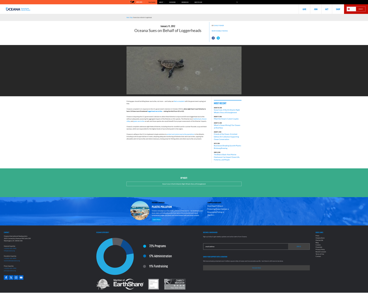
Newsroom (185, 2)
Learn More (156, 219)
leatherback (197, 119)
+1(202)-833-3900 (10, 248)
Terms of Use (320, 254)
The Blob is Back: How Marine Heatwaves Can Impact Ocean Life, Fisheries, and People (227, 157)
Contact (318, 256)
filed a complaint (179, 101)
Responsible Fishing (220, 31)
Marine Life (319, 240)
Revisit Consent (321, 252)
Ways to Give (198, 2)
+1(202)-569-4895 (10, 258)
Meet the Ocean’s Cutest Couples (226, 119)
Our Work (172, 2)
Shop (338, 9)
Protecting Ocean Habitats (217, 209)
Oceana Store (320, 238)
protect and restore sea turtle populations (180, 134)
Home (128, 17)
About (161, 2)
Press (317, 235)
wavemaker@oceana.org (12, 260)
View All (210, 215)
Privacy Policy (320, 249)
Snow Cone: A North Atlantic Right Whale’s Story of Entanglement (184, 184)
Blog (131, 17)
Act (326, 9)
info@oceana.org (9, 251)
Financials (319, 247)
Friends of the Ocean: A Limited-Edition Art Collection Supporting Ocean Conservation (226, 136)
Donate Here (256, 268)
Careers (318, 245)
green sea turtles (138, 121)
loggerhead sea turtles (155, 111)
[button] (213, 38)
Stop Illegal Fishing (214, 206)
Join (315, 9)
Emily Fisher (219, 25)
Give (304, 9)
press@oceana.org (10, 270)
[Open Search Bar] (237, 2)
